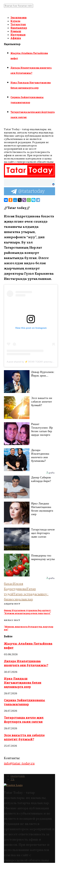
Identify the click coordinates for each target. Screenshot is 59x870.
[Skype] (33, 200)
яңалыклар (24, 599)
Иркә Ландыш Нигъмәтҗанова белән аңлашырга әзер (22, 682)
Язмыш (15, 31)
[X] (20, 200)
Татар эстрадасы (26, 594)
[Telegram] (38, 200)
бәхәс (8, 584)
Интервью (18, 34)
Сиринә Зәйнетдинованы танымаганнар (24, 702)
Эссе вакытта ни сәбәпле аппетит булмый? (24, 737)
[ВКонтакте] (6, 200)
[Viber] (24, 200)
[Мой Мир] (15, 200)
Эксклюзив (18, 17)
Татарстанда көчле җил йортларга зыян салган (24, 719)
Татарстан (18, 24)
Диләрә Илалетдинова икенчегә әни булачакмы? (26, 663)
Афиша (15, 38)
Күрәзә (15, 21)
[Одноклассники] (10, 200)
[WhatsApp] (29, 200)
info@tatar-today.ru (19, 763)
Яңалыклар (18, 27)
